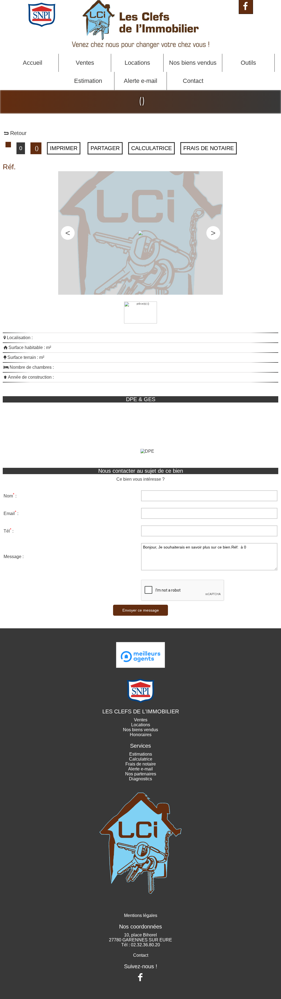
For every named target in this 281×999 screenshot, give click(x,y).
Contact (193, 80)
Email (9, 513)
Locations (137, 62)
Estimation (88, 80)
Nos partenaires (140, 774)
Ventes (85, 62)
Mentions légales (140, 915)
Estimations (140, 754)
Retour (18, 133)
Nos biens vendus (193, 62)
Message (12, 556)
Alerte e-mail (140, 80)
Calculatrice (151, 148)
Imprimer (63, 148)
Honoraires (140, 734)
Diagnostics (140, 778)
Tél (7, 531)
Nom (8, 496)
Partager (105, 148)
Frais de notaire (208, 148)
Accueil (32, 62)
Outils (248, 62)
